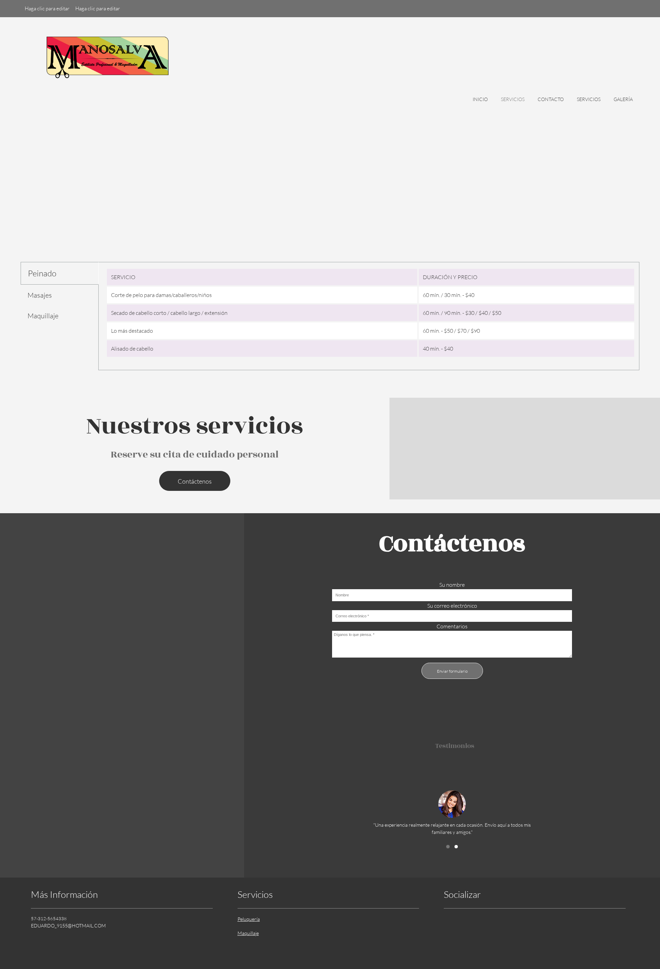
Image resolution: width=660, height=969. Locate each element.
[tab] (59, 273)
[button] (452, 803)
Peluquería (249, 919)
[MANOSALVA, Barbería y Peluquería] (106, 66)
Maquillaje (248, 933)
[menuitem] (480, 102)
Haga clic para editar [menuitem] (47, 8)
